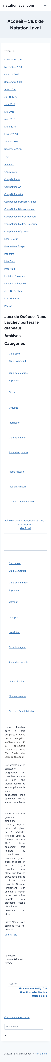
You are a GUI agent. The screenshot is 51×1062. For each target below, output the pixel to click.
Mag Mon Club (12, 298)
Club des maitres (18, 373)
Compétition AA (12, 187)
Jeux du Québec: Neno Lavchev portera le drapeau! (25, 322)
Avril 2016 (9, 119)
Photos (8, 306)
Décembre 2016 (13, 59)
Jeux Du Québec (13, 291)
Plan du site (41, 1053)
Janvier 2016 (11, 141)
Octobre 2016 (11, 74)
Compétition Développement (19, 209)
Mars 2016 (10, 126)
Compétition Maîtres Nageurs (20, 216)
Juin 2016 (9, 104)
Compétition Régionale (16, 231)
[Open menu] (45, 5)
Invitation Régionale (15, 283)
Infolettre (9, 253)
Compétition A (12, 179)
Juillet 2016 (10, 96)
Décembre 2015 (13, 149)
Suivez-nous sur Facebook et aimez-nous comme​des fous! (25, 524)
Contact (13, 392)
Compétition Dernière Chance (20, 201)
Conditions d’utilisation (33, 992)
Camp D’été (10, 172)
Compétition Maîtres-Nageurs (20, 224)
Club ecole (15, 353)
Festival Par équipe (14, 246)
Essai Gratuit (11, 239)
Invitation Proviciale (14, 276)
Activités (9, 164)
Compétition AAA (13, 194)
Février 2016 (11, 134)
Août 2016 (10, 89)
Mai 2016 (9, 111)
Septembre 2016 (13, 82)
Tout (6, 157)
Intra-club (9, 268)
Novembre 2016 (13, 67)
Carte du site (39, 995)
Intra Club (9, 261)
